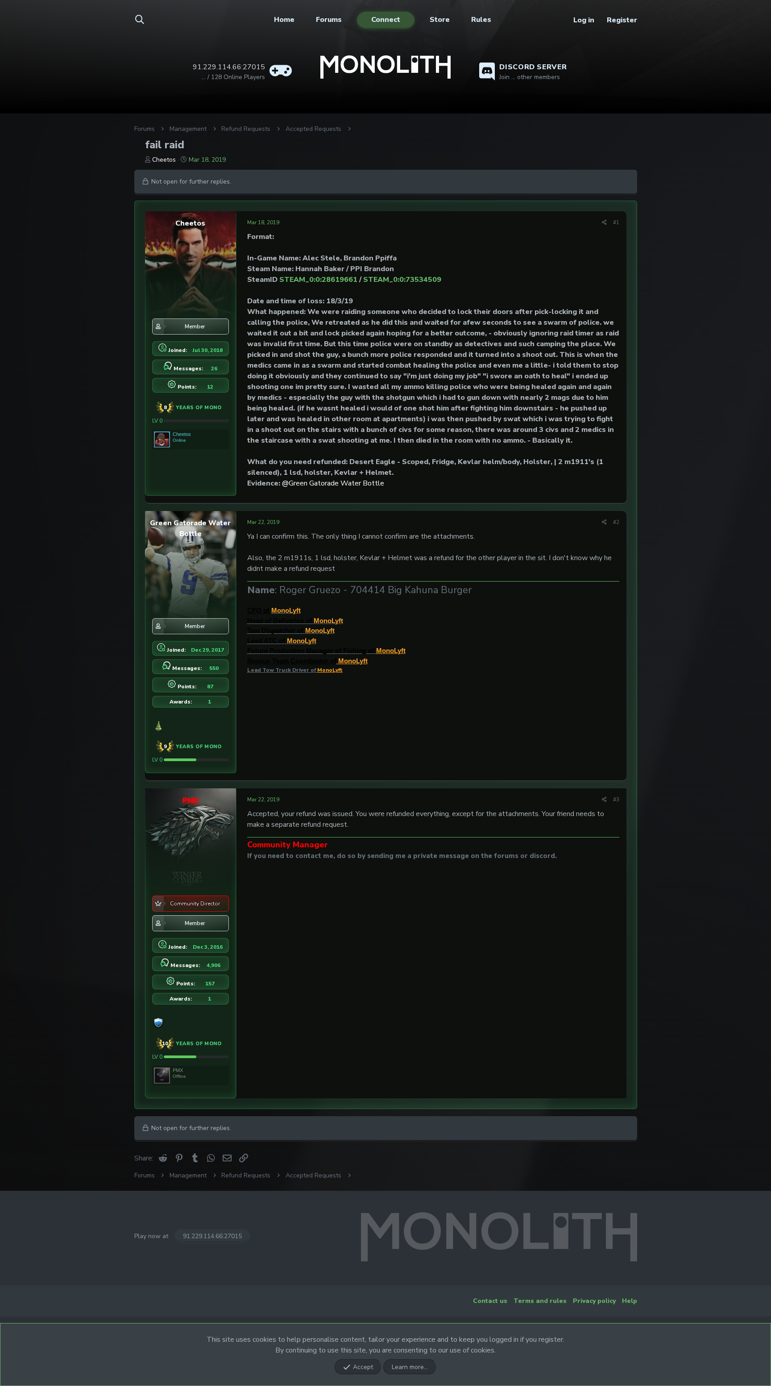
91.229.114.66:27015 (212, 1236)
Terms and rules (540, 1301)
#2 (616, 522)
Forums (329, 20)
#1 (616, 222)
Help (629, 1301)
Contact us (490, 1301)
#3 (616, 799)
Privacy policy (594, 1301)
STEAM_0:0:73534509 (402, 280)
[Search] (145, 20)
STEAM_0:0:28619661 (318, 280)
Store (440, 20)
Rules (481, 20)
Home (284, 20)
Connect (385, 20)
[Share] (604, 222)
